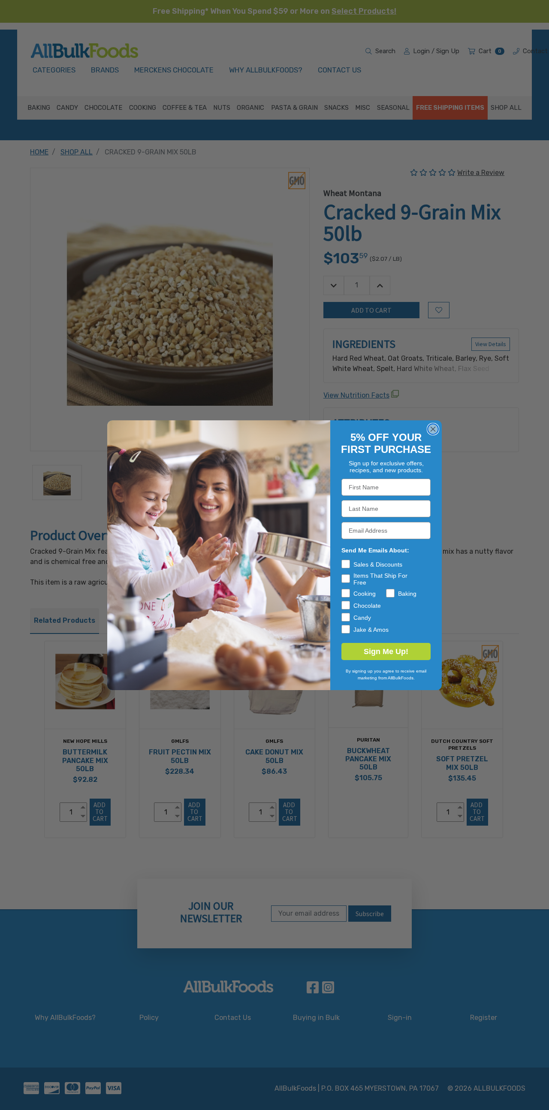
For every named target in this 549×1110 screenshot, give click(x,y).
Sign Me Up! (386, 651)
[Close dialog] (433, 429)
